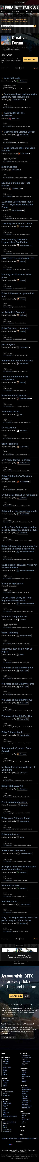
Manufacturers (7, 1067)
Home (3, 1053)
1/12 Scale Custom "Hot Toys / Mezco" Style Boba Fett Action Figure (17, 204)
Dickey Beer (24, 1098)
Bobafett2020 (24, 514)
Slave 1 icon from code (13, 850)
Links (23, 1078)
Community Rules (7, 1150)
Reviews (5, 1071)
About (22, 1111)
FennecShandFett (18, 100)
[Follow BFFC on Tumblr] (19, 1145)
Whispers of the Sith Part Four (17, 667)
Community (24, 1068)
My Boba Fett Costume (13, 312)
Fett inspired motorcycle (14, 802)
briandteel (23, 805)
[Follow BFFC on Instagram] (13, 1145)
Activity (24, 1071)
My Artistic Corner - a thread (16, 460)
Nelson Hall (25, 1104)
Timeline (5, 1074)
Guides (4, 1125)
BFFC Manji (24, 153)
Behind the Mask (26, 1055)
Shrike (22, 837)
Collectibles (5, 1057)
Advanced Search (6, 29)
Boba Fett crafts (12, 78)
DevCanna (15, 169)
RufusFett (23, 430)
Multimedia (5, 1099)
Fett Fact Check (7, 1129)
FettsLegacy (24, 347)
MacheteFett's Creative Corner (19, 132)
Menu (4, 11)
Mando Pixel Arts (10, 885)
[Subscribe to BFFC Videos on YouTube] (22, 1145)
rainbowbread (24, 463)
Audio (4, 1107)
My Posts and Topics (7, 21)
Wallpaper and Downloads (10, 1116)
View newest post (7, 89)
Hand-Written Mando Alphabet (17, 360)
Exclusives (6, 1124)
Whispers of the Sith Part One (16, 716)
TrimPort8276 (16, 188)
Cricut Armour (8, 427)
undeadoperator (26, 853)
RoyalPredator (17, 210)
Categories (5, 1061)
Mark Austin (25, 1097)
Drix (21, 414)
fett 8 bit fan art (9, 901)
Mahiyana (23, 81)
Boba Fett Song (9, 444)
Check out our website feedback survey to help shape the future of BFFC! (19, 1138)
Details (5, 1084)
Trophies (24, 1082)
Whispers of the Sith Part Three (17, 684)
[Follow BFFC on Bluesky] (28, 1145)
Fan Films (5, 1108)
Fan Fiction (6, 1112)
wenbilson (23, 923)
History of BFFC (25, 1119)
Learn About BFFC (9, 1037)
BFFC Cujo (15, 118)
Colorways (5, 1063)
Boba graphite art (10, 834)
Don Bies (24, 1093)
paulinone (23, 498)
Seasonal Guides (7, 1131)
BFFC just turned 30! (20, 2)
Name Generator (26, 1076)
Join (21, 1135)
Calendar (23, 1085)
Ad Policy (13, 1151)
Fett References (26, 1061)
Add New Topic (24, 21)
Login (27, 996)
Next (36, 68)
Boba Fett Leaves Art (12, 786)
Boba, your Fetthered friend (15, 818)
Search (16, 11)
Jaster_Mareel (24, 226)
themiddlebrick (25, 398)
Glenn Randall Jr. (26, 1100)
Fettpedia (23, 1053)
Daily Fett (5, 1101)
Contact (24, 1123)
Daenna (23, 619)
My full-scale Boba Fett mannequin (19, 495)
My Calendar (25, 1087)
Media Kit (24, 1115)
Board (3, 1089)
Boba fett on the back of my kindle (19, 511)
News (3, 1120)
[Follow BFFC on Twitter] (16, 1145)
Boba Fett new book (11, 732)
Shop (23, 1121)
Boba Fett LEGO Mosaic (13, 395)
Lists (4, 1065)
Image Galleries (7, 1103)
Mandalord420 (24, 735)
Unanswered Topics (21, 19)
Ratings (5, 1069)
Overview (4, 19)
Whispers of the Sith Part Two (16, 700)
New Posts (11, 19)
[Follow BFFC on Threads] (25, 1145)
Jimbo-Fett (23, 533)
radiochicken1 (25, 904)
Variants (5, 1082)
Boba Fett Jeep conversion (15, 328)
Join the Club (16, 996)
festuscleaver (24, 821)
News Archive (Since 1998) (9, 1122)
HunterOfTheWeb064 (27, 551)
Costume (4, 1078)
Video (4, 1110)
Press (23, 1117)
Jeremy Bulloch (26, 1108)
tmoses (22, 261)
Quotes (23, 1065)
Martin (22, 654)
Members (24, 1074)
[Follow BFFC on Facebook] (10, 1145)
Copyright (15, 1150)
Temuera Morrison (26, 1089)
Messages (24, 1080)
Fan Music (5, 1105)
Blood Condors (9, 167)
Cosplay (5, 1086)
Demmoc (23, 754)
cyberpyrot (23, 773)
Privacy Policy (23, 1150)
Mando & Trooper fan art (14, 616)
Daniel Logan (25, 1091)
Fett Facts (24, 1059)
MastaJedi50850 (25, 635)
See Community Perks (10, 1018)
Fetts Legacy (8, 344)
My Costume (6, 1080)
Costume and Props (26, 1106)
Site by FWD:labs (22, 1151)
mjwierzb (23, 315)
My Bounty (5, 1060)
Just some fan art (10, 411)
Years (4, 1072)
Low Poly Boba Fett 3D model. (17, 223)
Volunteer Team (26, 1113)
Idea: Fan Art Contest (12, 583)
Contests (24, 1072)
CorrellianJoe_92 (25, 245)
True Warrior (24, 447)
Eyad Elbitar (25, 1102)
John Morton (25, 1095)
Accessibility (31, 1150)
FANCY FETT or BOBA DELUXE (17, 258)
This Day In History (26, 1057)
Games (4, 1114)
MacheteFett (24, 134)
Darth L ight (24, 670)
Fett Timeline (25, 1063)
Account (30, 11)
